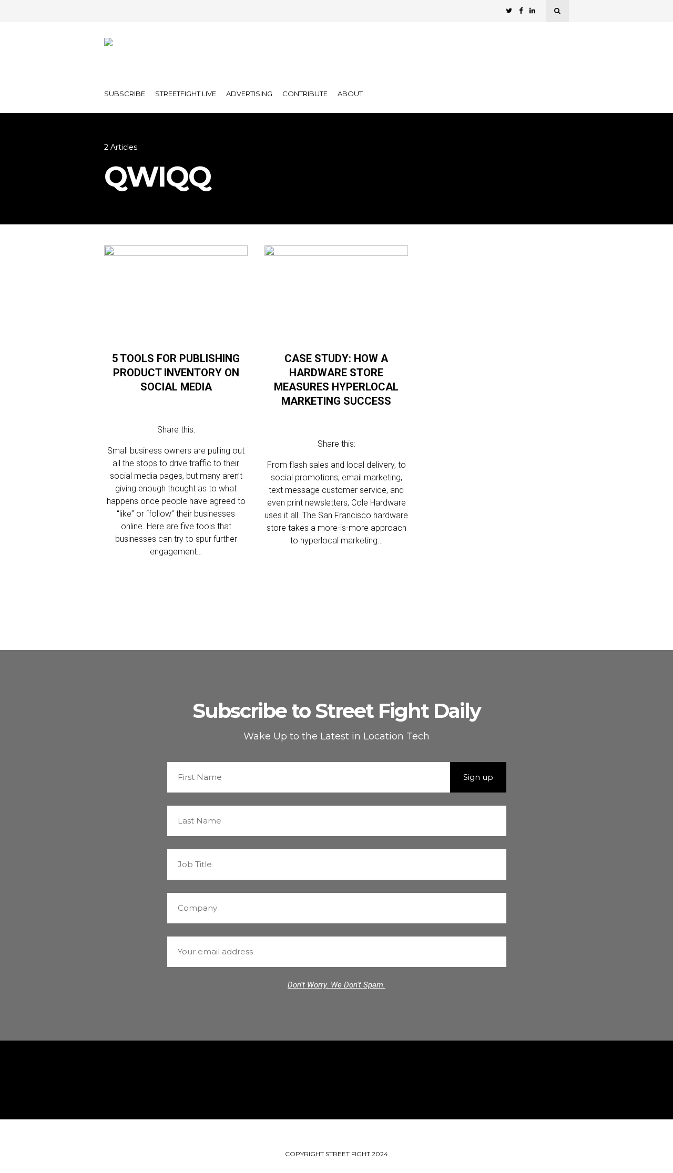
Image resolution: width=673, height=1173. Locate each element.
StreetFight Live (185, 93)
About (350, 93)
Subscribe (124, 93)
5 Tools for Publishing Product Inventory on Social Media (176, 372)
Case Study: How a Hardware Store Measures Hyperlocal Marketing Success (336, 379)
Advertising (249, 93)
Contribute (305, 93)
